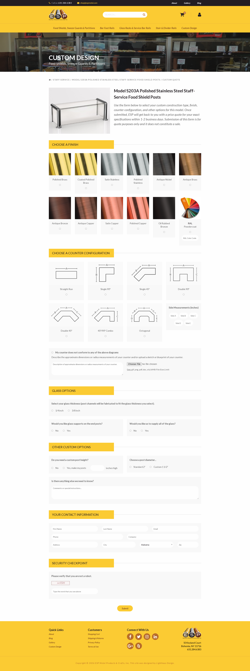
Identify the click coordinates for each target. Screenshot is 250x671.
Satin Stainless (112, 179)
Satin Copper (112, 223)
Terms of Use (93, 646)
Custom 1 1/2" (161, 466)
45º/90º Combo (105, 330)
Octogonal (144, 330)
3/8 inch (76, 410)
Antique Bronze (60, 223)
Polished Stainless (138, 181)
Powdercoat (190, 225)
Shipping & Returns (96, 638)
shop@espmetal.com (88, 3)
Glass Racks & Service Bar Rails (135, 27)
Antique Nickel (164, 179)
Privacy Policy (94, 642)
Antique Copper (86, 223)
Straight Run (66, 289)
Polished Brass (59, 179)
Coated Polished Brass (86, 181)
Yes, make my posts (76, 467)
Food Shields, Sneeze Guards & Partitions (74, 27)
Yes (68, 430)
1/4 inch (59, 410)
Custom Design (189, 27)
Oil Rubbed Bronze (164, 225)
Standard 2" (139, 466)
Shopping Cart (94, 634)
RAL (190, 223)
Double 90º (183, 289)
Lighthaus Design (165, 663)
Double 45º (66, 330)
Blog (199, 3)
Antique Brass (190, 179)
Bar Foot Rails (107, 27)
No (56, 430)
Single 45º (145, 289)
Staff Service (61, 80)
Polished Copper (138, 223)
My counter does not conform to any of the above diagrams (86, 352)
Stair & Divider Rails (166, 27)
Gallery (187, 3)
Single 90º (106, 289)
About (174, 3)
